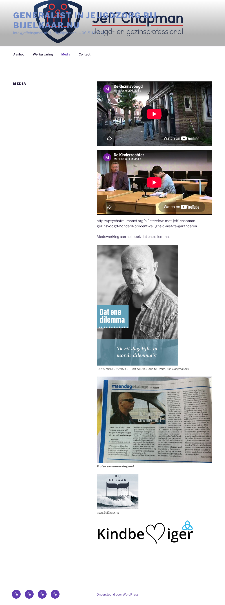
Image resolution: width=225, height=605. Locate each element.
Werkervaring (43, 54)
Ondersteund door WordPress (117, 594)
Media (65, 54)
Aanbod (18, 54)
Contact (85, 54)
